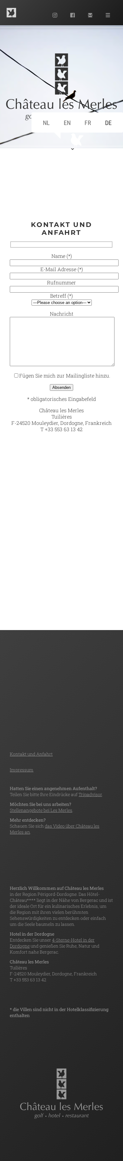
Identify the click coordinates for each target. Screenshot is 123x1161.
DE (108, 123)
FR (88, 123)
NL (46, 123)
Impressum (21, 770)
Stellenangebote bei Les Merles (41, 810)
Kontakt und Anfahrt (31, 754)
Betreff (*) (61, 295)
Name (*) (61, 256)
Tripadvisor (90, 794)
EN (67, 123)
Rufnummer (61, 282)
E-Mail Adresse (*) (61, 269)
